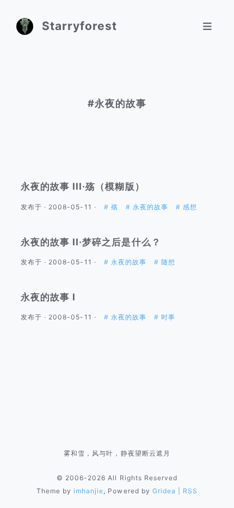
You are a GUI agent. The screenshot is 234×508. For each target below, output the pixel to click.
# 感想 (186, 207)
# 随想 (164, 262)
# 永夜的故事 (148, 207)
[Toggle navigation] (207, 26)
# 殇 (112, 207)
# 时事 (164, 317)
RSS (190, 491)
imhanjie (88, 491)
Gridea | (167, 491)
